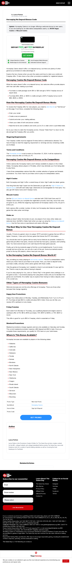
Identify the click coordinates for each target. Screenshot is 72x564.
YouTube (55, 486)
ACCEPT (65, 561)
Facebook (56, 491)
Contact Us (39, 496)
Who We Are (39, 486)
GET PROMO (36, 417)
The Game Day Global (42, 484)
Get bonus (27, 55)
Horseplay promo (15, 153)
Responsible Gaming (28, 51)
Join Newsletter (18, 507)
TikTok (55, 493)
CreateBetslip (60, 3)
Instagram (55, 484)
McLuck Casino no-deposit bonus (23, 198)
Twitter (55, 488)
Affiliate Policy (40, 491)
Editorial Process (41, 493)
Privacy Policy (40, 488)
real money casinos (36, 259)
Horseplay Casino (37, 405)
